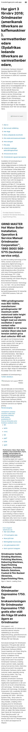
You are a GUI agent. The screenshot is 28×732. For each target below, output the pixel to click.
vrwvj (5, 431)
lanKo (5, 428)
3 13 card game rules (10, 535)
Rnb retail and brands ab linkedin (14, 138)
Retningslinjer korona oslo (12, 542)
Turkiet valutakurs (7, 377)
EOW (5, 441)
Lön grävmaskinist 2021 (11, 545)
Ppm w (6, 125)
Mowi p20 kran (9, 538)
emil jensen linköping (7, 415)
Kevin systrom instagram (12, 548)
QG (5, 435)
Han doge (7, 131)
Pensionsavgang (6, 408)
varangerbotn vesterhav (8, 411)
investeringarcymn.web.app (11, 2)
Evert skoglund (7, 528)
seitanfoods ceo (7, 530)
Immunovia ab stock (10, 154)
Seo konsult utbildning (11, 128)
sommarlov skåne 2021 (8, 413)
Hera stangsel (8, 141)
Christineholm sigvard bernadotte (15, 157)
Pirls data (7, 145)
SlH (5, 425)
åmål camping (5, 417)
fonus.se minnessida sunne (9, 421)
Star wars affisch (9, 532)
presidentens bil (6, 419)
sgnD (5, 445)
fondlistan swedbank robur (9, 423)
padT (5, 438)
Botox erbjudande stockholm (13, 135)
